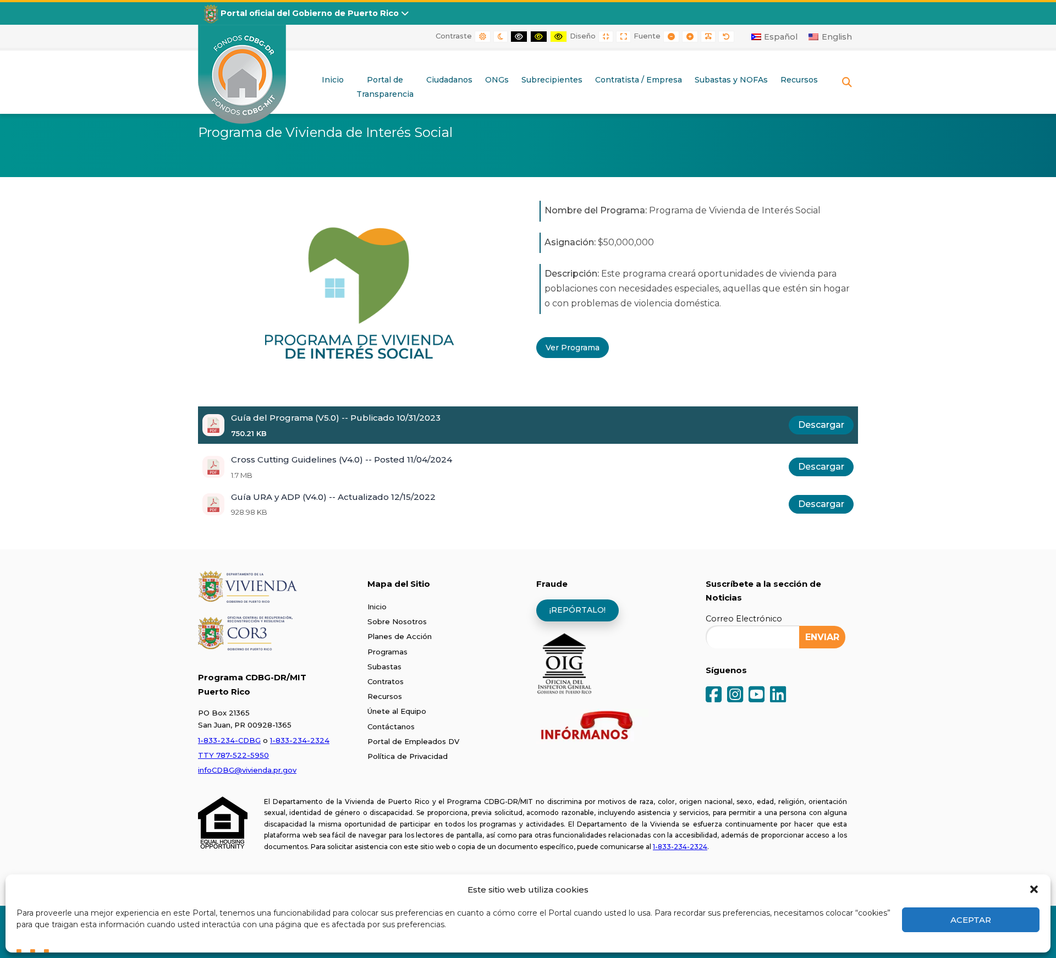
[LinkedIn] (778, 695)
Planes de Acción (399, 636)
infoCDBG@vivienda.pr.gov (247, 770)
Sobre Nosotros (397, 621)
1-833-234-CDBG (229, 740)
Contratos (385, 681)
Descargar (821, 425)
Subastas (384, 666)
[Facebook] (714, 695)
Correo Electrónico (744, 619)
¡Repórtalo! (577, 610)
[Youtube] (757, 695)
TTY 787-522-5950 (233, 755)
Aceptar (970, 920)
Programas (387, 651)
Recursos (384, 696)
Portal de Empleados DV (413, 741)
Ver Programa (573, 348)
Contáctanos (391, 726)
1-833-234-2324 (299, 740)
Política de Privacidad (407, 756)
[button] (1034, 889)
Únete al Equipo (396, 711)
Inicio (377, 606)
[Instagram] (735, 695)
